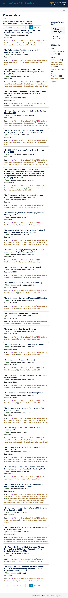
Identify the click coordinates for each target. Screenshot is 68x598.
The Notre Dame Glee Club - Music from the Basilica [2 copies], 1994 (25, 112)
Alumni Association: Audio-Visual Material (28, 479)
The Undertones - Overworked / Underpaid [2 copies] (25, 298)
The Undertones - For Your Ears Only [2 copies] (23, 282)
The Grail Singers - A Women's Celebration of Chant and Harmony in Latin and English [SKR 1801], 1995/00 (25, 93)
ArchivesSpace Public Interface (18, 3)
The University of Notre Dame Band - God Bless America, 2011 (23, 428)
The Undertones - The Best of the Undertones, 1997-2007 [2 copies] (25, 376)
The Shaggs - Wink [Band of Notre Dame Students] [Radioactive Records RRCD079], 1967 (24, 231)
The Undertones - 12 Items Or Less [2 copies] (22, 267)
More (53, 81)
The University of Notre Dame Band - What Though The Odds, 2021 (24, 448)
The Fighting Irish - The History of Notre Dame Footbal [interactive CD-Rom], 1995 (22, 31)
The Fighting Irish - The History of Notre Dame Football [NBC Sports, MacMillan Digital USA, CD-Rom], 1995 (24, 71)
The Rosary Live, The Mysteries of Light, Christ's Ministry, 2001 (24, 213)
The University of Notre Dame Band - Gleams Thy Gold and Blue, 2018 (24, 409)
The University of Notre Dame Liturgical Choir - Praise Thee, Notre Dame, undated (23, 485)
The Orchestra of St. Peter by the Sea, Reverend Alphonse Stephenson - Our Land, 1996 (23, 196)
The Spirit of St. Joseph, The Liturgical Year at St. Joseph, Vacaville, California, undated (24, 250)
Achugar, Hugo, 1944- (58, 69)
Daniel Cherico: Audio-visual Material (30, 207)
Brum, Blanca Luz (56, 78)
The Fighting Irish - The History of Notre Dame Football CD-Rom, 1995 (22, 51)
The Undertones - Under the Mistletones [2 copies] (24, 392)
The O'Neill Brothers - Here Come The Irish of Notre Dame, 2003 (24, 151)
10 (23, 27)
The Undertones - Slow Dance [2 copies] (20, 329)
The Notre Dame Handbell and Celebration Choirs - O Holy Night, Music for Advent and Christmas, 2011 (25, 131)
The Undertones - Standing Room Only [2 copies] (24, 344)
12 (31, 27)
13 (35, 27)
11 (27, 27)
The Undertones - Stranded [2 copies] (19, 360)
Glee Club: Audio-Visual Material (29, 277)
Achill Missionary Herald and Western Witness (57, 64)
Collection (54, 54)
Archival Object (56, 51)
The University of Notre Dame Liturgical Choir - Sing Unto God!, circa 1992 (25, 509)
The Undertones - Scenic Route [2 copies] (21, 313)
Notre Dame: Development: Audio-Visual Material (31, 496)
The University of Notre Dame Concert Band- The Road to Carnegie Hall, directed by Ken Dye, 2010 (24, 467)
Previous (8, 27)
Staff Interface (36, 596)
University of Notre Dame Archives (25, 41)
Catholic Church (56, 60)
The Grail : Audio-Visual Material (23, 105)
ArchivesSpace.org (52, 596)
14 (39, 27)
